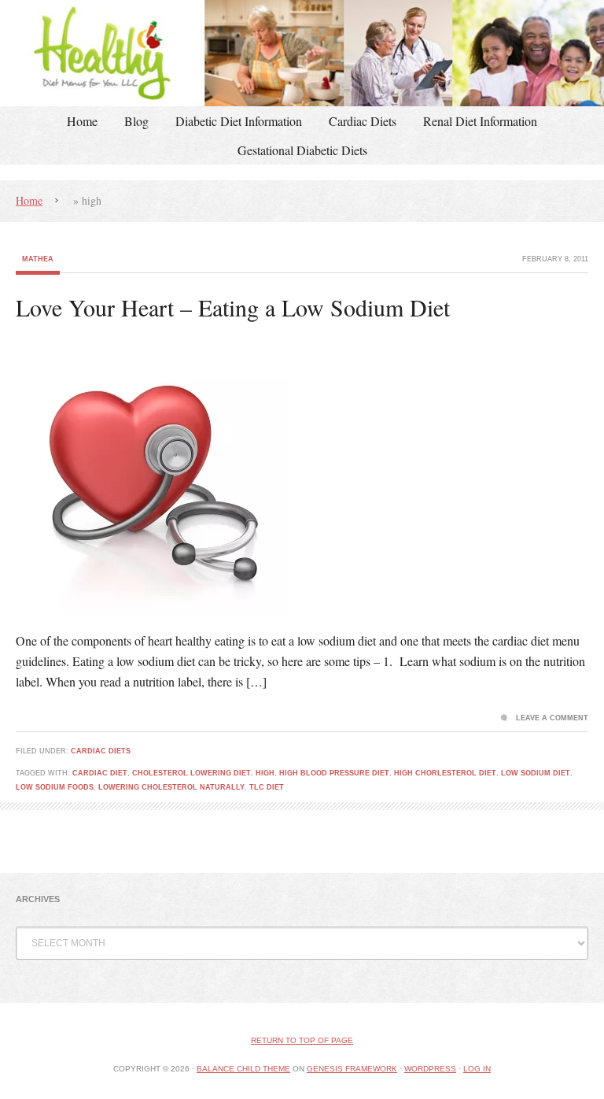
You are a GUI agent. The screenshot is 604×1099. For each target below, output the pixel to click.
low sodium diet (535, 773)
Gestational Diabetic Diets (302, 150)
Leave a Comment (552, 718)
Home (82, 121)
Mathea (37, 259)
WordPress (430, 1068)
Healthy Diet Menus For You (302, 53)
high (265, 773)
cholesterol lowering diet (191, 773)
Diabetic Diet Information (238, 121)
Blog (136, 121)
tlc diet (266, 787)
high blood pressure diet (334, 773)
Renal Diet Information (480, 121)
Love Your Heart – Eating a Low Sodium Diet (233, 307)
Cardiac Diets (362, 121)
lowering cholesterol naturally (171, 787)
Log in (477, 1068)
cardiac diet (99, 773)
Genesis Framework (352, 1068)
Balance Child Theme (243, 1068)
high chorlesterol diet (445, 773)
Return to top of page (302, 1040)
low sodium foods (55, 787)
